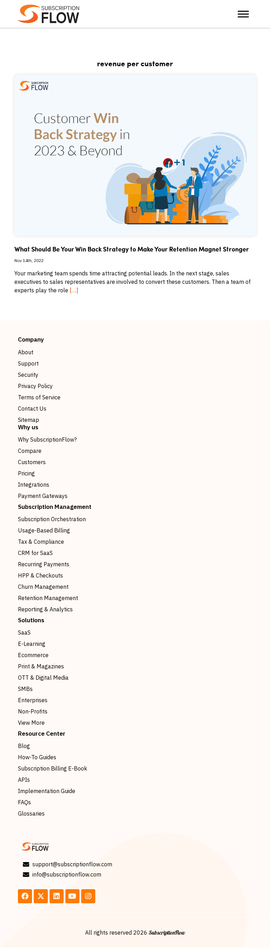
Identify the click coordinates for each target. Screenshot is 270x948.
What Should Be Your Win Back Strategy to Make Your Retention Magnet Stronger (131, 249)
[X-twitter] (41, 896)
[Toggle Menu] (243, 14)
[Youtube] (72, 896)
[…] (74, 290)
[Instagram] (88, 896)
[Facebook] (25, 896)
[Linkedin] (57, 896)
